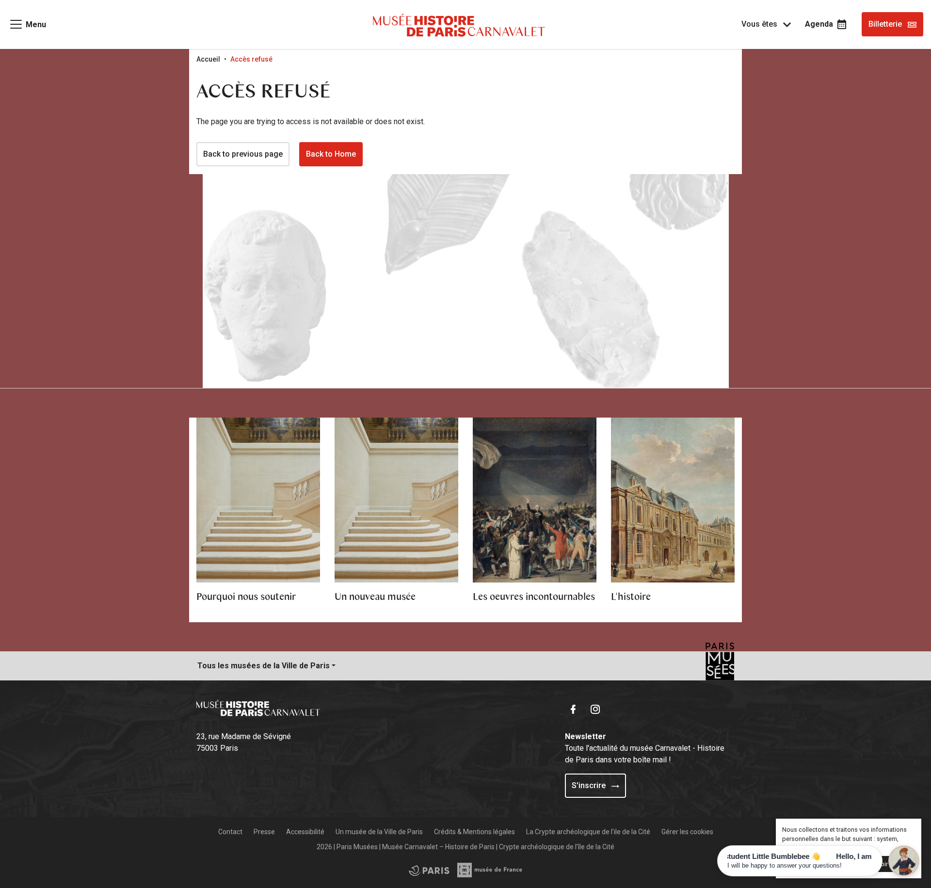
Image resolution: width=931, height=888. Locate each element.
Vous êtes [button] (760, 24)
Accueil (208, 59)
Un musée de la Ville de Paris (379, 832)
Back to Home (331, 154)
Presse (264, 832)
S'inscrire (590, 785)
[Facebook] (575, 708)
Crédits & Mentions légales (474, 832)
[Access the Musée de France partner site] (429, 870)
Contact (230, 832)
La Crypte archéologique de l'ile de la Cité (588, 832)
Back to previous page (243, 154)
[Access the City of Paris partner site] (490, 870)
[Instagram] (597, 708)
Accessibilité (305, 832)
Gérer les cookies (687, 832)
